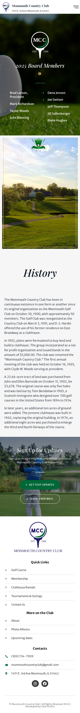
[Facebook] (44, 683)
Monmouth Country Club (30, 6)
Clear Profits (48, 706)
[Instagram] (35, 683)
